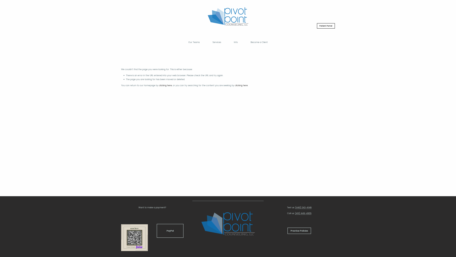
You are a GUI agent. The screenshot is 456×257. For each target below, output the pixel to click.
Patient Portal (325, 26)
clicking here (165, 85)
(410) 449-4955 (303, 213)
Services (217, 42)
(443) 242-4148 (303, 207)
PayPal (170, 230)
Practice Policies (299, 230)
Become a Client (259, 42)
